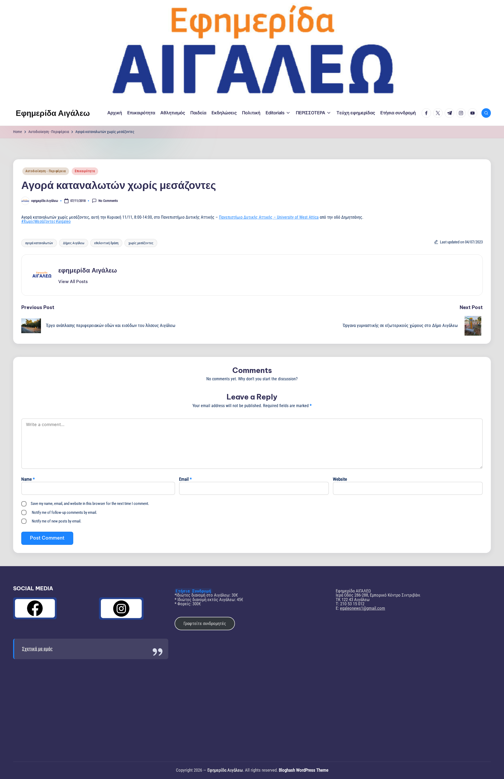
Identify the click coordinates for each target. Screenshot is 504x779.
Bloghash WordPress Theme (303, 770)
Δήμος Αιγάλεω (73, 243)
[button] (73, 281)
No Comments (108, 200)
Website (340, 479)
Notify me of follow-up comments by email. (64, 512)
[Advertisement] (90, 706)
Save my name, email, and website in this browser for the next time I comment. (90, 504)
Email (185, 479)
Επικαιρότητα (85, 171)
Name (28, 479)
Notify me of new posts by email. (56, 521)
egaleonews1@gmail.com (362, 608)
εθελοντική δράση (106, 243)
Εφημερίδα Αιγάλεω (53, 113)
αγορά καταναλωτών (39, 243)
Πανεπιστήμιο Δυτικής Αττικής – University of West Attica (269, 217)
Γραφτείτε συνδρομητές (204, 623)
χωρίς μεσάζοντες (140, 243)
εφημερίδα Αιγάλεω (87, 270)
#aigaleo (63, 221)
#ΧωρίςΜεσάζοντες (38, 221)
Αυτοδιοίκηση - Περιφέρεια (45, 171)
